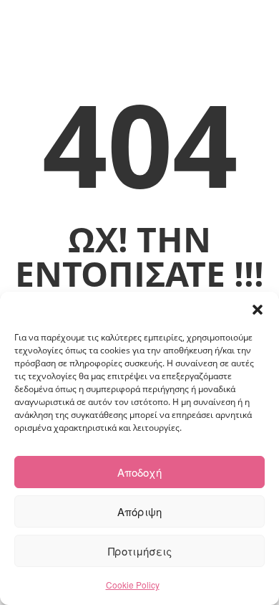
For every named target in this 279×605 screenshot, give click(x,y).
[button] (257, 309)
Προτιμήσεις (140, 550)
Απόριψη (139, 511)
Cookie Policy (133, 584)
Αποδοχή (139, 472)
